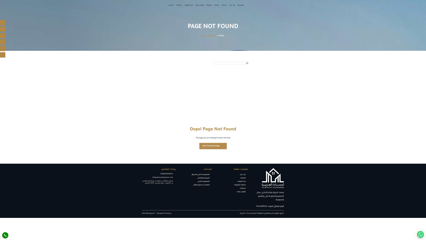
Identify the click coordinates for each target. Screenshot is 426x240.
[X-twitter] (2, 42)
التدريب (171, 5)
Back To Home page (211, 146)
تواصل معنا (199, 5)
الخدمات (208, 169)
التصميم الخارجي (203, 181)
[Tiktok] (2, 35)
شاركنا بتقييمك (240, 185)
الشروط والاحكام (148, 213)
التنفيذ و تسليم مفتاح (201, 185)
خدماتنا (224, 5)
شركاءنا (179, 5)
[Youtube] (2, 48)
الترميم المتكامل (203, 178)
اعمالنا (216, 5)
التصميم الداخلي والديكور (201, 175)
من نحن (232, 5)
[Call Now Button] (5, 235)
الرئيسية (241, 5)
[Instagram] (2, 29)
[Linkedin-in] (2, 22)
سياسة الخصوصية (164, 213)
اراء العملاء (188, 5)
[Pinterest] (2, 55)
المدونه (243, 178)
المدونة (209, 5)
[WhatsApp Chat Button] (420, 234)
